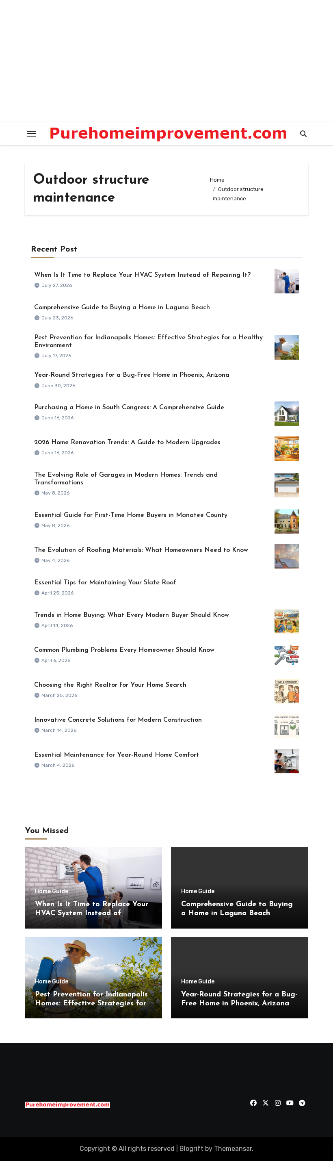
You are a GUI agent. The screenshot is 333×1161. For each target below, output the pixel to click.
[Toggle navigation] (31, 134)
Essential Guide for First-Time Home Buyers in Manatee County (130, 515)
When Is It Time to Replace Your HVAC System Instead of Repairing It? (142, 275)
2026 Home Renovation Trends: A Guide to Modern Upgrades (127, 442)
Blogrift (191, 1148)
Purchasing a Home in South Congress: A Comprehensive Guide (129, 407)
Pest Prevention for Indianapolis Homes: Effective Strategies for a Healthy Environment (91, 1003)
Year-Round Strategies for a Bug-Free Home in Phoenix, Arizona (131, 375)
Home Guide (51, 891)
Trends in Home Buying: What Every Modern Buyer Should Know (131, 615)
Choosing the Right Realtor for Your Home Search (110, 685)
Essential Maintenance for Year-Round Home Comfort (116, 755)
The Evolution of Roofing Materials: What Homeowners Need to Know (141, 550)
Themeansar (233, 1148)
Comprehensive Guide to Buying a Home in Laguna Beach (122, 307)
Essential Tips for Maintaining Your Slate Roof (105, 582)
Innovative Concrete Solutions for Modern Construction (118, 720)
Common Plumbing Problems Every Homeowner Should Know (124, 650)
